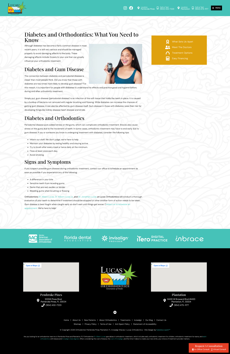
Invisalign (138, 320)
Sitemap (77, 324)
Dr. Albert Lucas (99, 337)
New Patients (90, 320)
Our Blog (149, 320)
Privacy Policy (90, 324)
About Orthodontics (108, 320)
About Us (77, 320)
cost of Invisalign (117, 339)
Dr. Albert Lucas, (46, 196)
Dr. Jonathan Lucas (87, 196)
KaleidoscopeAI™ (163, 330)
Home (66, 320)
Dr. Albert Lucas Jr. (64, 196)
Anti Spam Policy (122, 324)
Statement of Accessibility (144, 324)
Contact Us (161, 320)
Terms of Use (105, 324)
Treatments (125, 320)
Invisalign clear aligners (70, 339)
